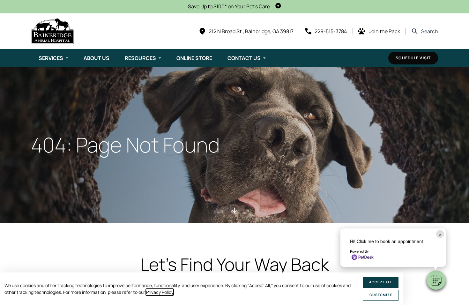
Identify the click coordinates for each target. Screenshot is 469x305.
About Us (96, 58)
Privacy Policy (159, 292)
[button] (436, 280)
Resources (140, 58)
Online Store (194, 58)
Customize (380, 295)
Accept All (380, 282)
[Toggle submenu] (67, 58)
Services (51, 58)
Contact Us (244, 58)
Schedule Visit (413, 58)
